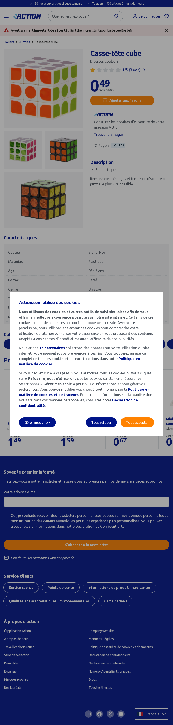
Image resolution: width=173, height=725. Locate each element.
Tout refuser (101, 422)
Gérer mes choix (37, 422)
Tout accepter (137, 422)
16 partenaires (52, 348)
